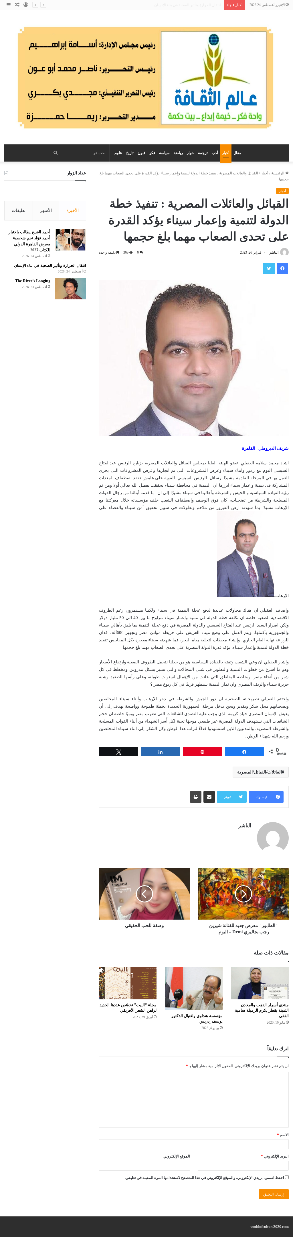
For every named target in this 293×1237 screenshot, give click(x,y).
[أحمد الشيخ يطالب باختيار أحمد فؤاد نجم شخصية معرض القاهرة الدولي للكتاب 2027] (70, 239)
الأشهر (46, 210)
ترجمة (203, 153)
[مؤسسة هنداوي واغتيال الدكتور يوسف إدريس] (194, 988)
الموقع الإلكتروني (176, 1156)
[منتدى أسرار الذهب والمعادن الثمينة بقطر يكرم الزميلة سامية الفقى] (260, 983)
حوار (190, 153)
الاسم (283, 1135)
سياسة (164, 153)
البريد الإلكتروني (275, 1156)
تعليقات (18, 210)
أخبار (225, 153)
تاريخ (130, 153)
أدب (215, 153)
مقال (237, 153)
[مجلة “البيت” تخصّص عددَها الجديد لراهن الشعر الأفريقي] (128, 983)
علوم (118, 153)
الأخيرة (72, 210)
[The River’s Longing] (70, 288)
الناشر (273, 252)
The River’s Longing (205, 5)
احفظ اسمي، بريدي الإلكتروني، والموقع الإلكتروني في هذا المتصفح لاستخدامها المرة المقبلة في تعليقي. (204, 1178)
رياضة (178, 153)
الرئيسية (278, 173)
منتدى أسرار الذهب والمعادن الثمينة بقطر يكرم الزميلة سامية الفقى (262, 1010)
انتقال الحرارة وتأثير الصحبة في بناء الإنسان (50, 265)
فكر (152, 153)
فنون (141, 153)
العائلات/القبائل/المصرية (259, 771)
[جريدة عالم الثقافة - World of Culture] (146, 77)
